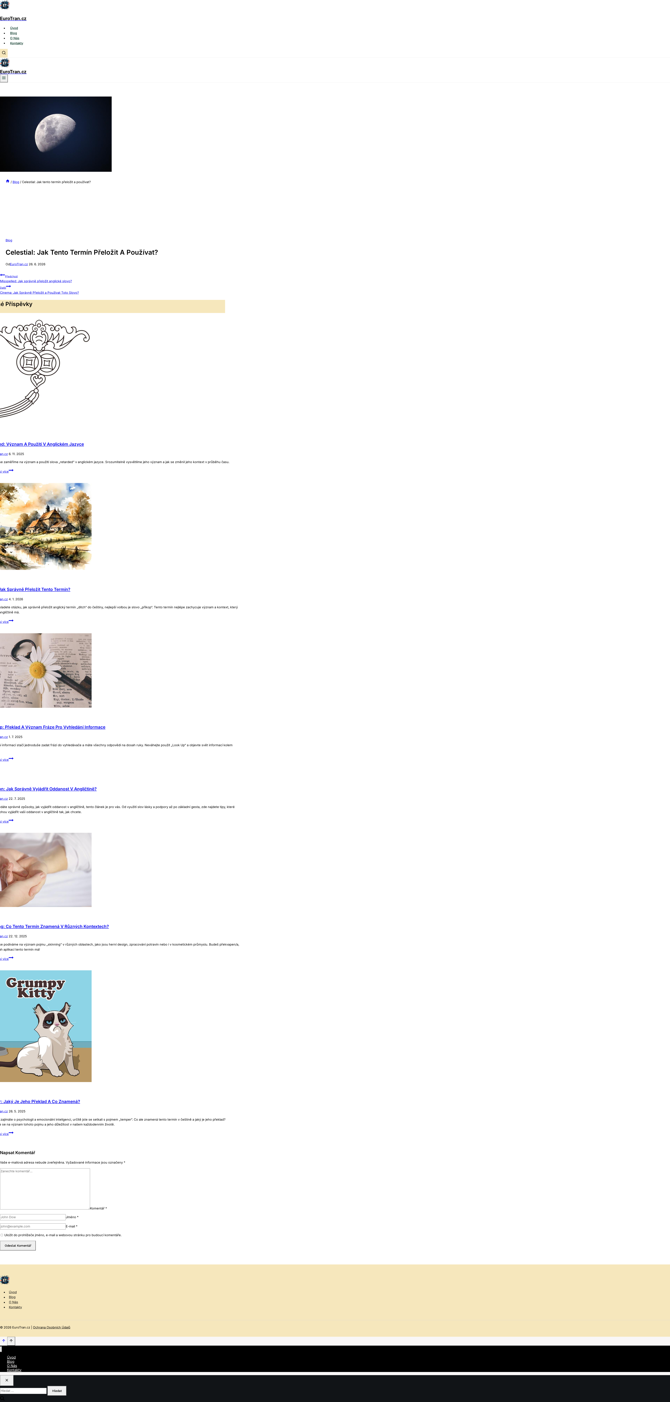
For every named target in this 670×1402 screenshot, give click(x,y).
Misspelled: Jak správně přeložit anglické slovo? (36, 279)
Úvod (14, 28)
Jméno (72, 1217)
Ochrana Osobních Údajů (51, 1327)
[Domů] (8, 182)
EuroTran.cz (19, 264)
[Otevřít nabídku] (4, 78)
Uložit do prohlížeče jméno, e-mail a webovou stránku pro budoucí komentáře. (63, 1235)
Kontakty (16, 43)
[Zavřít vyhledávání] (7, 1380)
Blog (13, 33)
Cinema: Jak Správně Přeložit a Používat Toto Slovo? (39, 290)
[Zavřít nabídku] (1, 1349)
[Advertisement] (112, 210)
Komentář (98, 1208)
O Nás (14, 38)
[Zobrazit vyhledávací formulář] (4, 53)
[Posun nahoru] (3, 1341)
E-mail (71, 1226)
